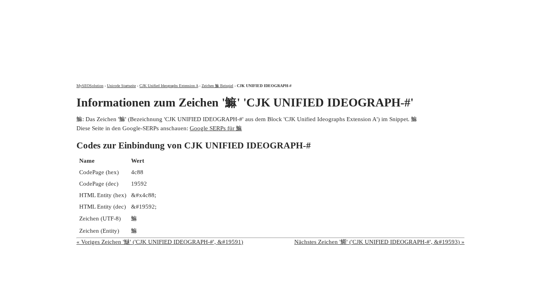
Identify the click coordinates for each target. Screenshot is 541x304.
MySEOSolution (89, 86)
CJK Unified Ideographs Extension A (168, 86)
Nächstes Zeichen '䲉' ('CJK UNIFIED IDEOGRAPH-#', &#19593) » (379, 242)
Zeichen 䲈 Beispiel (217, 86)
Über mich (360, 7)
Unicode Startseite (121, 86)
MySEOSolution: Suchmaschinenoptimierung (169, 35)
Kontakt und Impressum (422, 7)
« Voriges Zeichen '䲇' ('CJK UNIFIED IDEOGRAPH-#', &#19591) (159, 242)
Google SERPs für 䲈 (216, 128)
